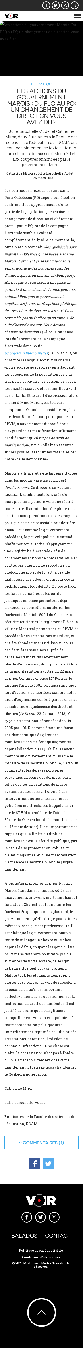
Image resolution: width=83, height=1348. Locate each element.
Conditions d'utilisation (41, 1257)
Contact (58, 1235)
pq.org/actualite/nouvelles (26, 353)
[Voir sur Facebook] (46, 5)
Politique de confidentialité (41, 1250)
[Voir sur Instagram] (65, 5)
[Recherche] (74, 5)
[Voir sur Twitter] (55, 5)
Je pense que (41, 84)
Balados (24, 1235)
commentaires (40, 1142)
